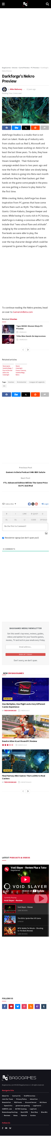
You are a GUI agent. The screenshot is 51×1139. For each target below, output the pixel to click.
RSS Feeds (18, 1102)
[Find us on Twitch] (37, 1006)
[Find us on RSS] (30, 1006)
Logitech (33, 1109)
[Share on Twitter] (26, 128)
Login (46, 504)
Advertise (34, 1099)
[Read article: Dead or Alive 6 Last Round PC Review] (25, 726)
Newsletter (6, 1102)
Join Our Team (7, 1099)
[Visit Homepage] (25, 4)
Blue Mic (44, 1112)
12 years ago (31, 89)
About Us (5, 1096)
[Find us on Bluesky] (17, 1006)
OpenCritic (8, 1106)
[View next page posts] (28, 350)
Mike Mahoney (16, 89)
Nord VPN (24, 1112)
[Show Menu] (3, 4)
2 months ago (25, 782)
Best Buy (34, 1112)
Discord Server (30, 1102)
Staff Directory (29, 1096)
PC (4, 386)
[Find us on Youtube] (11, 1006)
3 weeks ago (25, 710)
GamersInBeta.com (23, 311)
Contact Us (16, 1096)
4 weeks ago (22, 745)
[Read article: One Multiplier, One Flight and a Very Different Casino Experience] (25, 689)
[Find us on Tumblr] (43, 1006)
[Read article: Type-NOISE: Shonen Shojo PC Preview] (8, 329)
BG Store (43, 1102)
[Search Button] (47, 4)
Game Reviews (10, 736)
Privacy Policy (21, 1099)
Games (11, 382)
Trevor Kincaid (10, 710)
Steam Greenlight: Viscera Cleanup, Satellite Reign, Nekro (21, 370)
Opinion (8, 699)
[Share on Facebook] (6, 128)
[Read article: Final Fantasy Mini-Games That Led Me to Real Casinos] (25, 761)
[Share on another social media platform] (44, 128)
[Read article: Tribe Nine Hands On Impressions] (8, 339)
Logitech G (37, 1106)
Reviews (7, 1115)
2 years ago (22, 340)
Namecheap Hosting (9, 1112)
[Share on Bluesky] (16, 128)
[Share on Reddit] (35, 128)
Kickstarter (21, 382)
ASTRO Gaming (21, 1109)
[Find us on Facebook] (4, 1006)
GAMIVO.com (7, 1109)
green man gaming (23, 1106)
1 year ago (22, 332)
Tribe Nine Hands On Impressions (31, 336)
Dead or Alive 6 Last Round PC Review (19, 741)
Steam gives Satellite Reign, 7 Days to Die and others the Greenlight (8, 370)
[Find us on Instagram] (24, 1006)
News (15, 1115)
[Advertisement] (25, 36)
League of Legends (36, 382)
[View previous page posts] (23, 350)
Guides (33, 1115)
